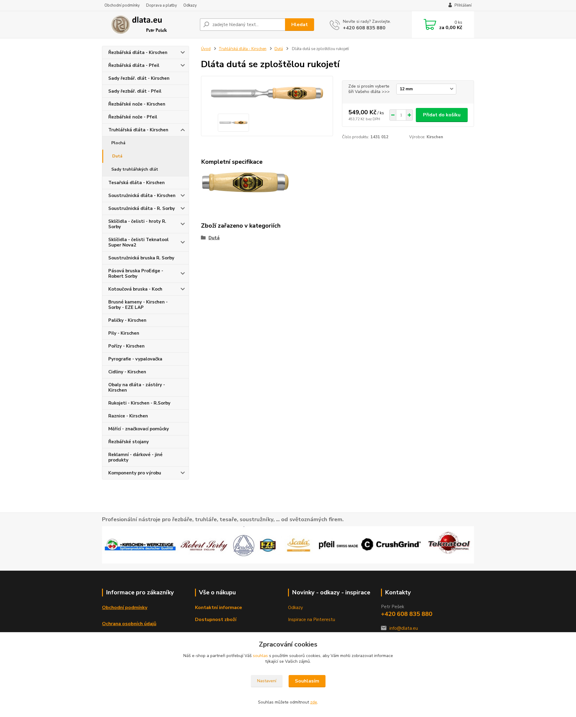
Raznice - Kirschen (128, 416)
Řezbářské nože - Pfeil (132, 117)
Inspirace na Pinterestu (311, 620)
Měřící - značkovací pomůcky (138, 429)
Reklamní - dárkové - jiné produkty (135, 457)
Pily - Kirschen (123, 333)
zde (313, 702)
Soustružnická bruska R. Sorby (141, 258)
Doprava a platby (161, 5)
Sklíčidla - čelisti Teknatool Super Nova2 (138, 242)
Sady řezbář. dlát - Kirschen (139, 78)
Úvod (206, 49)
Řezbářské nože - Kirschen (136, 104)
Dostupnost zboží (215, 619)
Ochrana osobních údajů (129, 623)
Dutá (117, 156)
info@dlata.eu (403, 628)
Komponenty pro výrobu (134, 473)
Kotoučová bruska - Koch (135, 289)
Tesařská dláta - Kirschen (136, 183)
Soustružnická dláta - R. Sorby (141, 208)
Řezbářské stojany (128, 442)
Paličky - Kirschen (127, 320)
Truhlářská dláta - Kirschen (138, 130)
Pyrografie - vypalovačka (135, 359)
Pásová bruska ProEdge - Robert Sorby (135, 273)
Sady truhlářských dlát (134, 169)
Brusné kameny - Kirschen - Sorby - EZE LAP (138, 304)
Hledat (299, 24)
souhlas (260, 656)
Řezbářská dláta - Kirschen (137, 52)
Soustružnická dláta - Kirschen (142, 196)
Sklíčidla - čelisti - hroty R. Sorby (137, 224)
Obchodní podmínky (122, 5)
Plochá (118, 143)
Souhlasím (307, 681)
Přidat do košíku (441, 115)
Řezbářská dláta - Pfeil (133, 65)
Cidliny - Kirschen (127, 372)
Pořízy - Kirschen (126, 346)
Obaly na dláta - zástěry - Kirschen (136, 387)
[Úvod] (148, 24)
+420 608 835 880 (364, 28)
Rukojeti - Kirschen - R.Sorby (139, 403)
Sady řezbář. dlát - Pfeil (134, 91)
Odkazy (190, 5)
